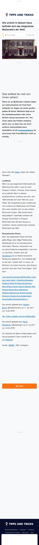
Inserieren (31, 530)
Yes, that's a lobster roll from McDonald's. (19, 316)
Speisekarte (7, 255)
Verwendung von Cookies (12, 532)
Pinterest (8, 339)
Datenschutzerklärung (11, 530)
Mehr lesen (19, 386)
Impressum (23, 530)
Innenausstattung (25, 130)
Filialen (17, 172)
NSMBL (11, 345)
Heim (32, 532)
